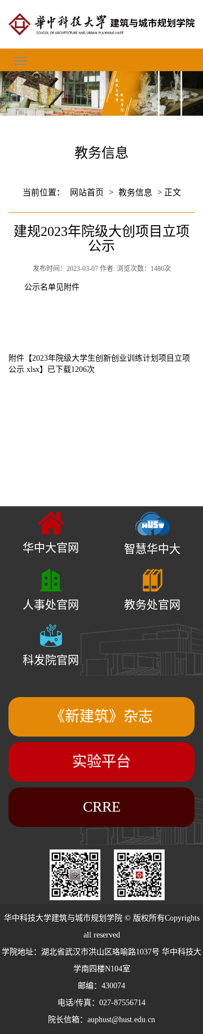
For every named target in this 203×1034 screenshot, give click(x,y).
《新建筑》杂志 (101, 716)
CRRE (102, 807)
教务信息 (135, 192)
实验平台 (101, 761)
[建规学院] (101, 24)
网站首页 (87, 192)
